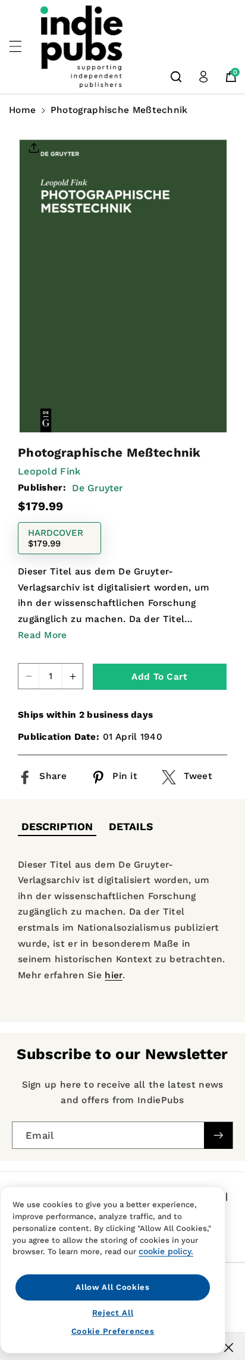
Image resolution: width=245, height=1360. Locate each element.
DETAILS (131, 827)
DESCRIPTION (57, 827)
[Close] (228, 1347)
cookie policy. (166, 1251)
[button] (22, 46)
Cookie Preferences (113, 1331)
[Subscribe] (218, 1135)
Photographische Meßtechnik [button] (119, 110)
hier (113, 975)
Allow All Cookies (112, 1287)
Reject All (113, 1312)
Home (22, 110)
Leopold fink (49, 471)
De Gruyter (97, 488)
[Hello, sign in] (203, 77)
